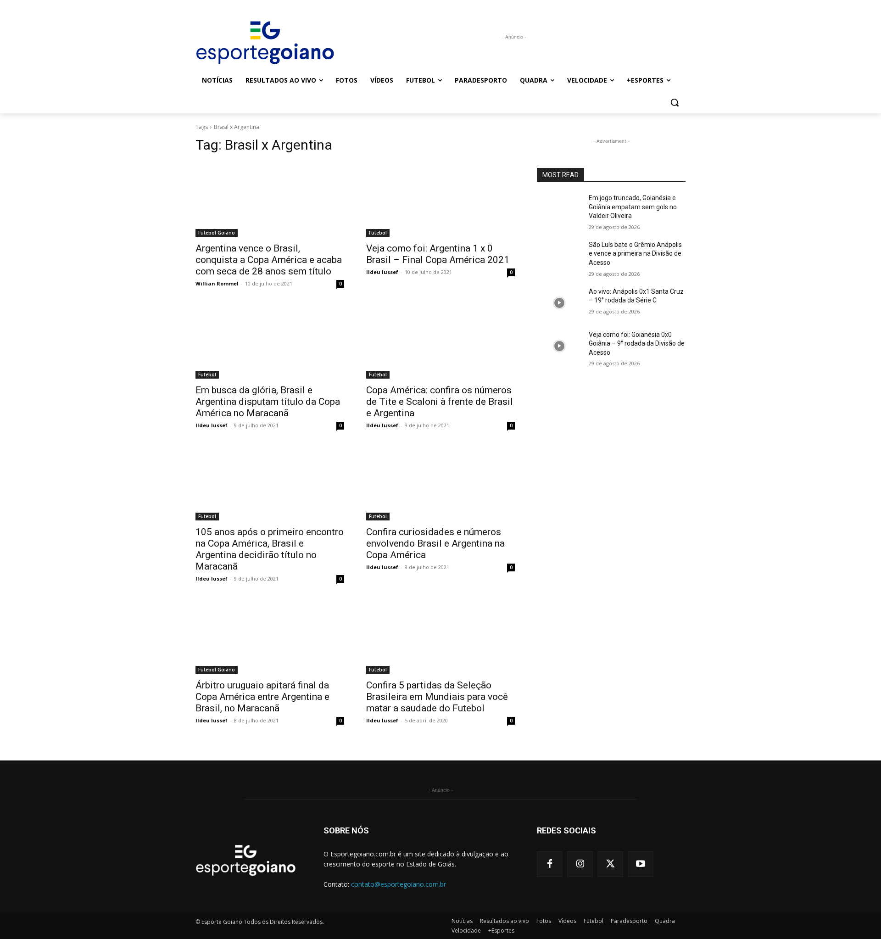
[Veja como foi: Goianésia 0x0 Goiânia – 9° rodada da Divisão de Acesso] (559, 346)
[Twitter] (610, 864)
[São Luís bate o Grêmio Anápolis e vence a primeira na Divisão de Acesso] (559, 256)
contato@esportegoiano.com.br (398, 884)
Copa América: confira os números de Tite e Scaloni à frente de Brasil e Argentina (439, 402)
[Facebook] (550, 864)
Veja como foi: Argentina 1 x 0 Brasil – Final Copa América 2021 (437, 254)
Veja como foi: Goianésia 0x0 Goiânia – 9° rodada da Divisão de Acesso (637, 343)
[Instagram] (580, 864)
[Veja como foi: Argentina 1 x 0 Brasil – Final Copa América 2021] (440, 199)
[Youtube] (640, 864)
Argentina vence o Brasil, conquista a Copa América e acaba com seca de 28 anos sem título (268, 260)
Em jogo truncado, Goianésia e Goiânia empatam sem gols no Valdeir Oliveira (633, 206)
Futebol (378, 232)
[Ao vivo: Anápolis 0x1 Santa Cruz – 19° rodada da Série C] (559, 303)
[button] (675, 102)
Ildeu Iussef (382, 271)
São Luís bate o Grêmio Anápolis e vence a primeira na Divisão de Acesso (635, 253)
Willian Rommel (217, 283)
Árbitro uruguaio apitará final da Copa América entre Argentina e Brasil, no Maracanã (262, 697)
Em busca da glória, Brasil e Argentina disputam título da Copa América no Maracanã (267, 402)
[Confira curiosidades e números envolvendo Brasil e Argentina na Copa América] (440, 483)
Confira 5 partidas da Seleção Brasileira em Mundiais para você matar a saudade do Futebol (437, 697)
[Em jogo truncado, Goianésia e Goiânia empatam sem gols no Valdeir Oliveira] (559, 209)
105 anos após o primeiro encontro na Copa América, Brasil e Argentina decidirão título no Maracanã (269, 549)
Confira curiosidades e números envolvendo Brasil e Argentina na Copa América (435, 543)
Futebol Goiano (216, 232)
